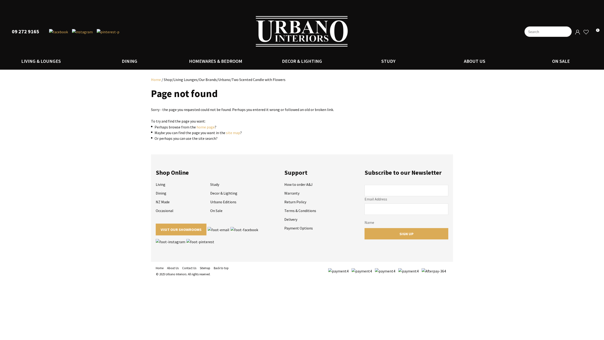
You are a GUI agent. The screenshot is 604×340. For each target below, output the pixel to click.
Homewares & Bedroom (215, 61)
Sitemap (205, 268)
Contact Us (189, 268)
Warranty (291, 193)
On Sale (561, 61)
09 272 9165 (25, 31)
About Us (474, 61)
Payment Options (298, 228)
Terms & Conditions (300, 210)
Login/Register (577, 32)
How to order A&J (298, 184)
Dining (129, 61)
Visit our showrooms (181, 229)
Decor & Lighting (302, 61)
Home (156, 79)
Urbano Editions (223, 202)
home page (206, 127)
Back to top (221, 268)
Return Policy (295, 202)
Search (566, 31)
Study (388, 61)
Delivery (290, 219)
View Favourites (585, 32)
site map (233, 132)
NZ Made (163, 202)
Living (160, 184)
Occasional (164, 210)
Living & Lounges (41, 61)
